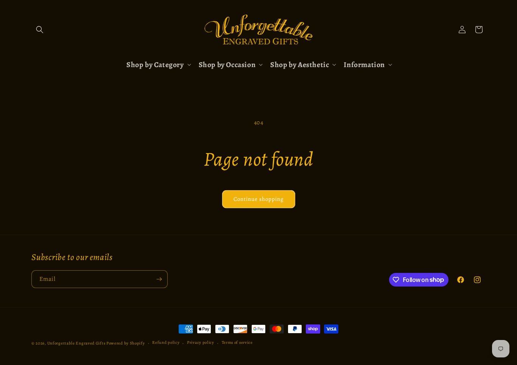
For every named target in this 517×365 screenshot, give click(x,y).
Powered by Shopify (125, 343)
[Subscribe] (159, 279)
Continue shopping (259, 199)
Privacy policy (200, 342)
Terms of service (237, 342)
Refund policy (165, 342)
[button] (39, 29)
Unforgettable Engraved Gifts (76, 343)
